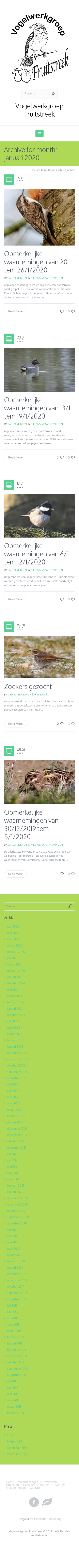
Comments (17, 1447)
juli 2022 (12, 1084)
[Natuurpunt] (47, 1502)
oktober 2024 (16, 983)
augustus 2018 (16, 1375)
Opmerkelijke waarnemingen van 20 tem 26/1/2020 (35, 261)
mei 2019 (13, 1318)
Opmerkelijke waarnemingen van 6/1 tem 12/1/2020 (36, 553)
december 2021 (17, 1128)
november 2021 (17, 1135)
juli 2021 (12, 1154)
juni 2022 (13, 1090)
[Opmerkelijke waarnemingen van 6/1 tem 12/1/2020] (39, 515)
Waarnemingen (52, 278)
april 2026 (13, 939)
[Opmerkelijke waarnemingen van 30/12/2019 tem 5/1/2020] (39, 782)
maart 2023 (14, 1034)
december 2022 (17, 1053)
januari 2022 (15, 1122)
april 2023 (13, 1027)
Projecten (12, 1484)
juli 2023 (12, 1021)
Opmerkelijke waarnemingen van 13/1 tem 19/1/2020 (37, 408)
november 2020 (17, 1204)
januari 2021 (14, 1191)
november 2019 (17, 1280)
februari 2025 (16, 970)
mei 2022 (13, 1097)
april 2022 (13, 1103)
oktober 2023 (16, 1015)
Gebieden (29, 1484)
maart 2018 (14, 1406)
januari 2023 (15, 1046)
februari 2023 (16, 1040)
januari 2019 (15, 1343)
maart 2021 (14, 1179)
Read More (15, 311)
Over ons (59, 1484)
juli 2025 (12, 958)
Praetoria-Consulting (48, 1519)
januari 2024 (15, 1008)
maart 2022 (14, 1109)
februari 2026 (16, 951)
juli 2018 (12, 1381)
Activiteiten (50, 1482)
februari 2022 (16, 1116)
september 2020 (18, 1217)
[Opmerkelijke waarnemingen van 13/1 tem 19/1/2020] (39, 369)
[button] (39, 217)
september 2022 (18, 1071)
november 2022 (17, 1059)
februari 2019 (15, 1337)
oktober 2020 (16, 1210)
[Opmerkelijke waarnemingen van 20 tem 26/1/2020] (39, 216)
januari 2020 (15, 1267)
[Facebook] (34, 1502)
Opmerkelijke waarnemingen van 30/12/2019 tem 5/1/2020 (31, 824)
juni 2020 (13, 1236)
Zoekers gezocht (28, 686)
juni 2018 (12, 1387)
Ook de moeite (16, 1487)
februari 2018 (15, 1413)
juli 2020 (12, 1229)
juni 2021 (12, 1160)
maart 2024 (14, 996)
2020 (61, 170)
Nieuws (36, 278)
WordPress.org (17, 1454)
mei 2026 (13, 932)
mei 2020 (13, 1242)
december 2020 (17, 1198)
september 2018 (17, 1368)
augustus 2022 (17, 1078)
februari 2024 (16, 1002)
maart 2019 (14, 1330)
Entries (14, 1441)
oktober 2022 (16, 1065)
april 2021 (13, 1173)
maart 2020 (14, 1255)
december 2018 (17, 1349)
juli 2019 (12, 1305)
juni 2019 (12, 1312)
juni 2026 (13, 926)
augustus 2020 (17, 1223)
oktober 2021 (15, 1141)
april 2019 (13, 1324)
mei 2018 (12, 1394)
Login (10, 1435)
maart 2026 (14, 945)
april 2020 (13, 1248)
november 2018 (17, 1356)
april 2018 (13, 1400)
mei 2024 (13, 989)
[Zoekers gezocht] (39, 657)
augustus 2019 (16, 1299)
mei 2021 (12, 1166)
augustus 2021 (16, 1147)
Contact (35, 1487)
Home (51, 170)
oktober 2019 (15, 1286)
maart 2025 (14, 964)
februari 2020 (16, 1261)
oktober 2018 (15, 1362)
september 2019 (17, 1293)
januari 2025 (15, 977)
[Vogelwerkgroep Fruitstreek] (39, 48)
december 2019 (17, 1274)
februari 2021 (15, 1185)
